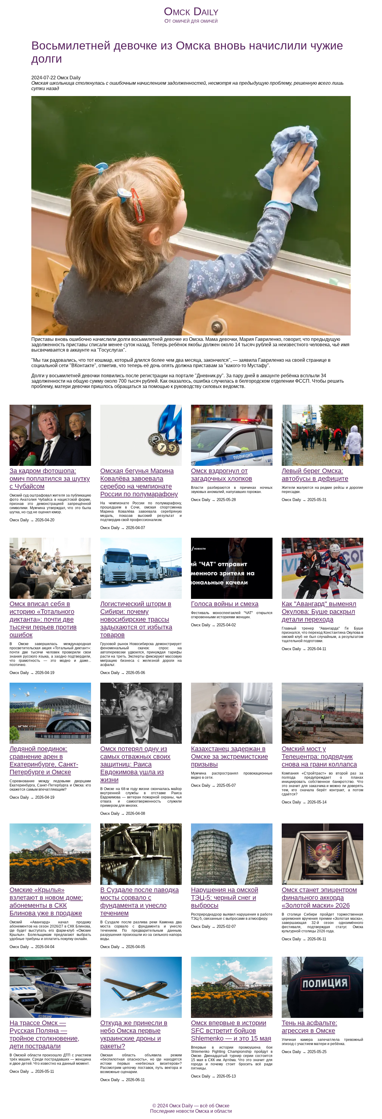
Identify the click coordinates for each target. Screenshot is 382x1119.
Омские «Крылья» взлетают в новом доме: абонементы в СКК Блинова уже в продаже (46, 901)
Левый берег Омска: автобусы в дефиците (315, 474)
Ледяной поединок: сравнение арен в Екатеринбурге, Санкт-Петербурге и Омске (44, 760)
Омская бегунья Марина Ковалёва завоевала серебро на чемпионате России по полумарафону (139, 482)
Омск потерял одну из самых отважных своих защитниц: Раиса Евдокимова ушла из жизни (135, 764)
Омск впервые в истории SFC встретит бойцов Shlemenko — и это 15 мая (231, 1030)
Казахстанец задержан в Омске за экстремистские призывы (229, 756)
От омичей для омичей (191, 21)
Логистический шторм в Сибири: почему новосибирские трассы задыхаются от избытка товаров (136, 619)
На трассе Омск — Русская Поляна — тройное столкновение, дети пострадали (44, 1034)
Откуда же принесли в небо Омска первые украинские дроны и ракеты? (133, 1034)
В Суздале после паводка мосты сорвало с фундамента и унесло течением (139, 901)
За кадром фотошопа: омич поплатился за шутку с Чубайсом (50, 478)
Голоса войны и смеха (224, 604)
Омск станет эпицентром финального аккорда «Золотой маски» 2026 (319, 897)
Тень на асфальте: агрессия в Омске (309, 1026)
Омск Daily (191, 11)
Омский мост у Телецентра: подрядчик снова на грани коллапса (319, 756)
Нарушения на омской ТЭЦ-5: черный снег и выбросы (224, 897)
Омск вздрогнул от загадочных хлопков (221, 474)
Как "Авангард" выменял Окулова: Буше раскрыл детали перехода (319, 611)
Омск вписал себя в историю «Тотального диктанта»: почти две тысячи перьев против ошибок (43, 619)
